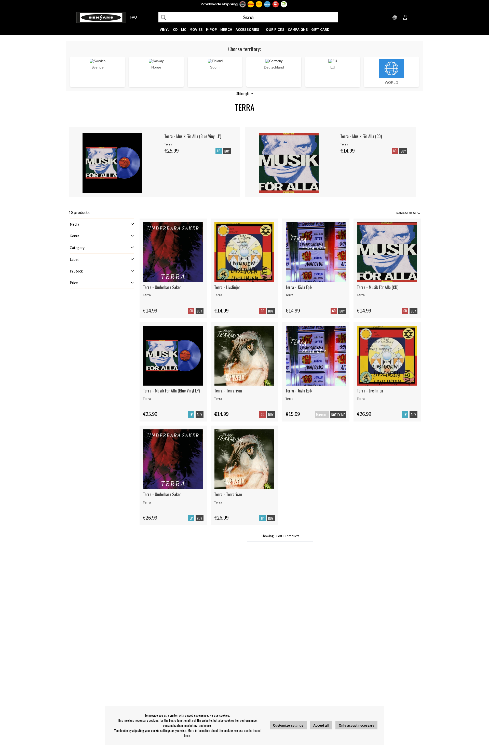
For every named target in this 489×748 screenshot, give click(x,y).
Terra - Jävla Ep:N (299, 287)
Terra (168, 144)
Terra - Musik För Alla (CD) (361, 136)
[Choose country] (395, 17)
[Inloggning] (405, 18)
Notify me (338, 414)
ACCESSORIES (247, 29)
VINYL (165, 29)
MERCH (226, 29)
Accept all (321, 725)
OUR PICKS (275, 29)
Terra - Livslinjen (227, 287)
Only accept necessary (356, 725)
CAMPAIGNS (298, 29)
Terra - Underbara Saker (162, 287)
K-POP (211, 29)
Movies (196, 29)
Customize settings (288, 725)
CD (175, 29)
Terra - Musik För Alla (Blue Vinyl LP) (192, 136)
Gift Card (320, 29)
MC (183, 29)
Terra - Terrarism (228, 391)
